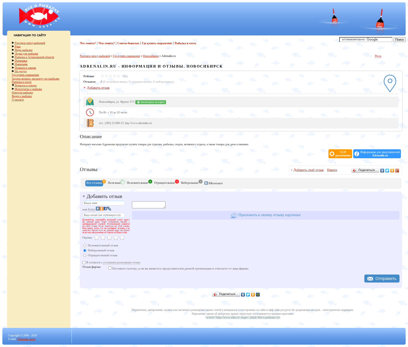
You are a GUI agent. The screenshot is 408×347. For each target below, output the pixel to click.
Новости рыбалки (22, 92)
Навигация (21, 64)
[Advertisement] (159, 17)
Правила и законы (25, 67)
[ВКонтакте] (382, 170)
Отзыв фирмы (91, 267)
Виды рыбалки (23, 50)
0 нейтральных (163, 81)
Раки (17, 46)
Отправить (385, 278)
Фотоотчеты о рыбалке (28, 89)
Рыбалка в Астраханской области (34, 57)
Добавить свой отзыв (308, 170)
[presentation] (94, 183)
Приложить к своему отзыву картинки (269, 215)
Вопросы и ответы (25, 85)
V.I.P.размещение (343, 153)
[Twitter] (387, 170)
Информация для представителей (380, 153)
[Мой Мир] (257, 294)
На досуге (20, 71)
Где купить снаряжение (25, 75)
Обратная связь (26, 339)
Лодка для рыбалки (26, 53)
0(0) (125, 76)
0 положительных (116, 81)
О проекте (18, 99)
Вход (378, 56)
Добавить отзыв (98, 88)
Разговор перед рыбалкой (29, 43)
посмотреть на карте (152, 102)
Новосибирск (151, 56)
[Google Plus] (397, 170)
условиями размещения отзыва (121, 262)
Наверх (332, 170)
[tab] (94, 183)
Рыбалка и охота (21, 82)
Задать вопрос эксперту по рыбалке (36, 78)
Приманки (20, 60)
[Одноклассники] (392, 170)
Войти (91, 209)
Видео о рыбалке (22, 96)
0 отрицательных (140, 81)
